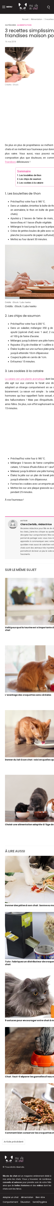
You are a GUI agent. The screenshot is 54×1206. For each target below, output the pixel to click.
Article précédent (13, 1141)
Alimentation (36, 19)
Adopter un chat (11, 1197)
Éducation (25, 1202)
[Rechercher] (48, 7)
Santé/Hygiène (40, 1202)
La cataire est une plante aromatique (25, 378)
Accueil (25, 19)
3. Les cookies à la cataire (30, 182)
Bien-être (40, 1197)
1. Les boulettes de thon (29, 175)
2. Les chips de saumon (29, 179)
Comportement (10, 1202)
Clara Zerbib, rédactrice (36, 524)
